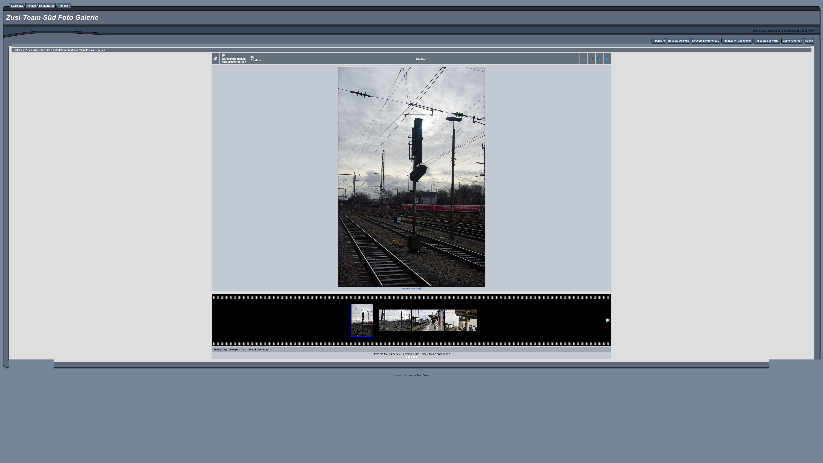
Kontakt (31, 5)
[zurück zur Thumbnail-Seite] (215, 58)
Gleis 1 (101, 50)
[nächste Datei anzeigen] (599, 58)
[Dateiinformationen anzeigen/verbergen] (234, 58)
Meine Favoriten (792, 40)
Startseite (17, 5)
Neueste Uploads (678, 40)
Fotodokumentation (65, 50)
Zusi (27, 50)
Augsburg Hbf (41, 50)
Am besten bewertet (767, 40)
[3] (411, 357)
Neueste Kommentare (705, 40)
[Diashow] (255, 59)
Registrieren (46, 5)
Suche (809, 40)
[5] (416, 357)
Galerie (18, 50)
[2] (409, 357)
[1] (406, 357)
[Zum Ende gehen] (607, 58)
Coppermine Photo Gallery (417, 375)
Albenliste (659, 40)
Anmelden (64, 5)
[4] (414, 357)
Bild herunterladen (411, 288)
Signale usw (86, 50)
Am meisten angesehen (736, 40)
